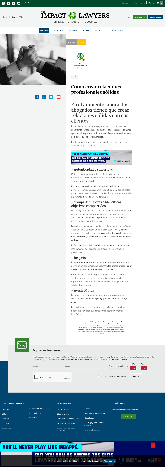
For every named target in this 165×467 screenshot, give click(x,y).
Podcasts (100, 31)
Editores (5, 423)
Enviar (136, 376)
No (134, 368)
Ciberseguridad (63, 414)
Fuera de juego (117, 31)
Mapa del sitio (35, 413)
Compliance (89, 418)
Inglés (132, 364)
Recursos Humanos (92, 430)
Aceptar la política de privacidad (113, 376)
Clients (74, 76)
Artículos (58, 31)
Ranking (73, 31)
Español (144, 364)
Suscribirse (140, 17)
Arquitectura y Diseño (66, 423)
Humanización (63, 409)
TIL (80, 65)
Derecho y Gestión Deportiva (68, 418)
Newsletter (155, 17)
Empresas (88, 409)
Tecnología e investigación (94, 413)
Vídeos (86, 31)
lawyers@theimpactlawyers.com (125, 409)
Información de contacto (39, 408)
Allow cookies (109, 461)
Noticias (44, 31)
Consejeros (6, 428)
